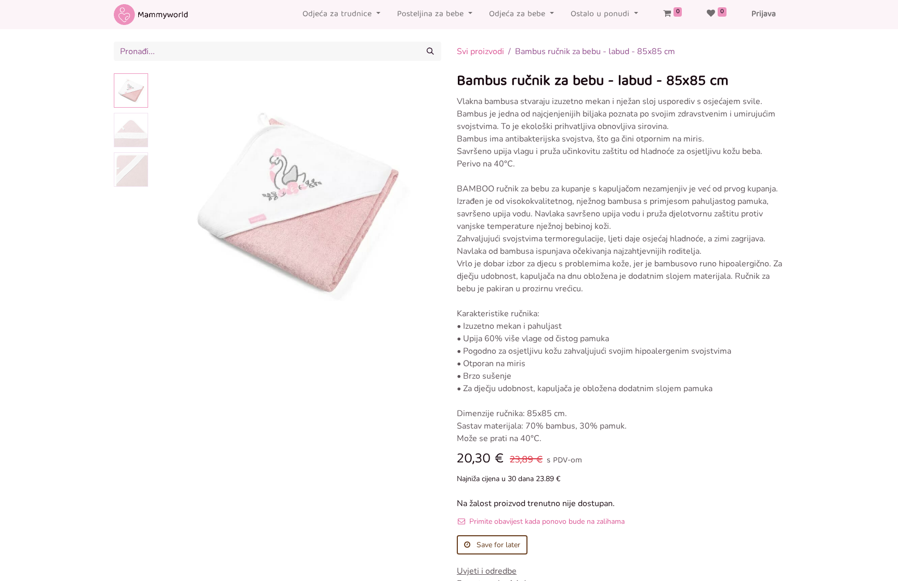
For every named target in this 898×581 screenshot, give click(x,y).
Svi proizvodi (480, 51)
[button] (173, 203)
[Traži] (430, 51)
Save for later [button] (497, 545)
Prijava (763, 14)
